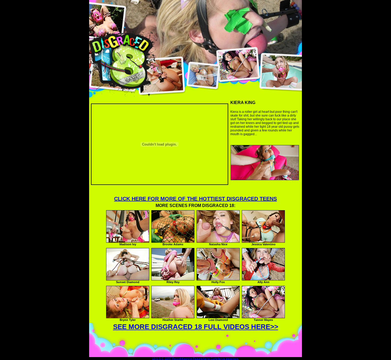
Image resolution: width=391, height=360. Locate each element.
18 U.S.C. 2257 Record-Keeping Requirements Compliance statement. (195, 358)
